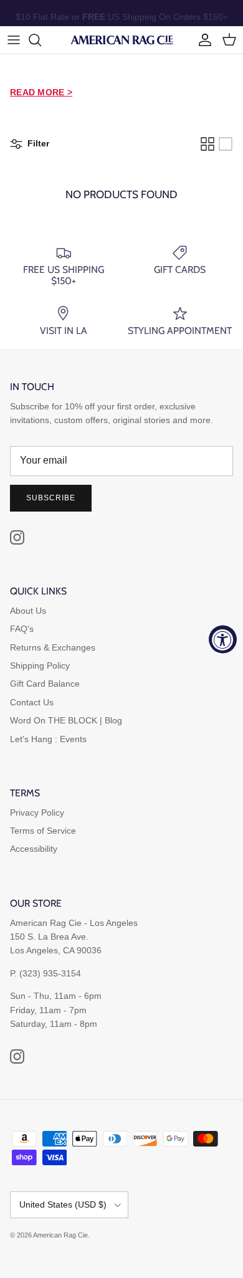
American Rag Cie (60, 1235)
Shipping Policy (40, 665)
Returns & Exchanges (52, 647)
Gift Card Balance (45, 684)
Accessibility (33, 849)
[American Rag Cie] (121, 39)
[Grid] (207, 143)
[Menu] (13, 40)
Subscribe (50, 498)
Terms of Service (43, 831)
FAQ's (22, 629)
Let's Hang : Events (48, 739)
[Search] (41, 40)
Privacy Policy (37, 813)
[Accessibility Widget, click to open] (223, 639)
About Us (28, 611)
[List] (225, 143)
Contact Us (32, 702)
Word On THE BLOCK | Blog (66, 720)
